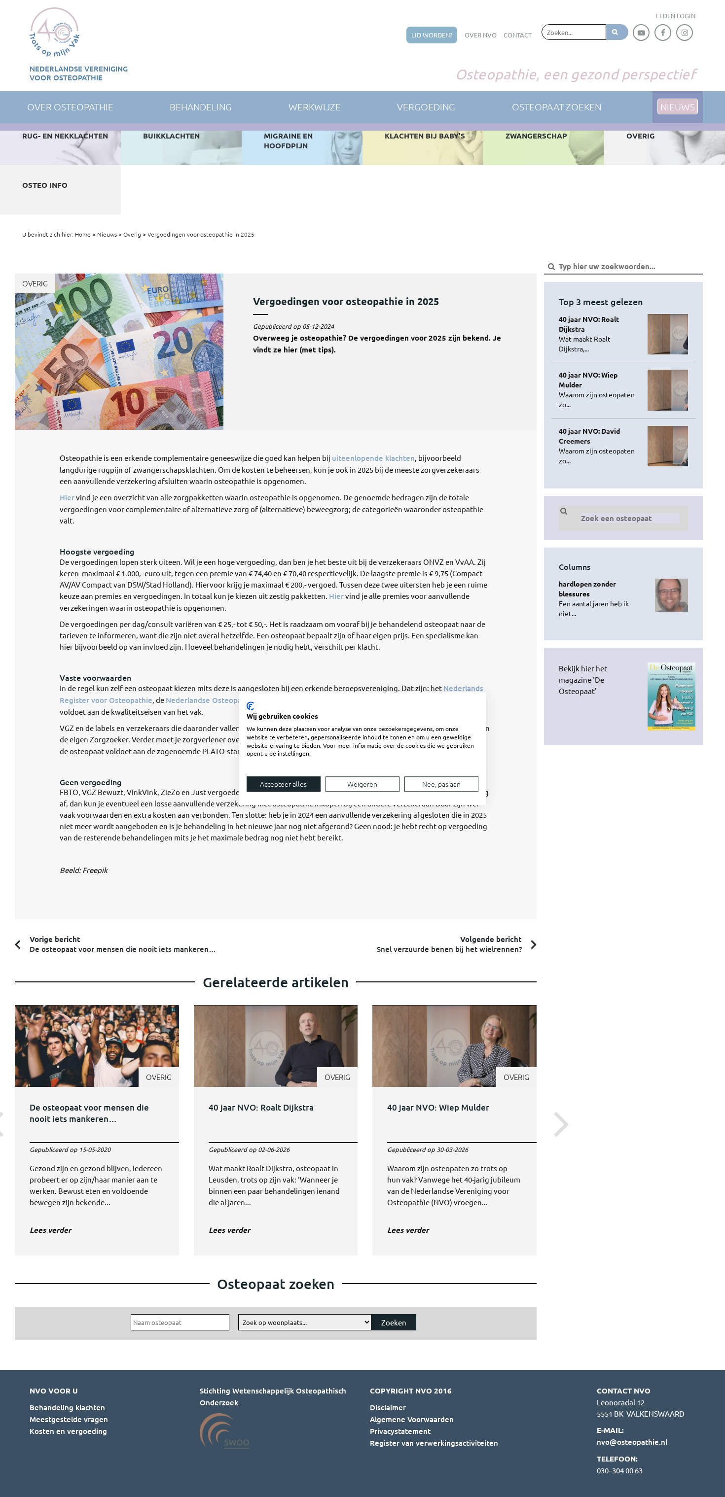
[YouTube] (641, 32)
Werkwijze (315, 106)
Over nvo (481, 35)
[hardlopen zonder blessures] (599, 598)
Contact (518, 35)
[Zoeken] (617, 32)
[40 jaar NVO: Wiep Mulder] (454, 1122)
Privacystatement (400, 1431)
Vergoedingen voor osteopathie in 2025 (200, 234)
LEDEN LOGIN (675, 15)
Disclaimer (388, 1407)
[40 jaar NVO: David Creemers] (599, 445)
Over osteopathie (70, 106)
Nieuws (107, 234)
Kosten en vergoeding (68, 1431)
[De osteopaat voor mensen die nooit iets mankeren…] (97, 1122)
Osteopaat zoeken (556, 106)
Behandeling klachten (67, 1407)
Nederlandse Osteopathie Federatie (228, 700)
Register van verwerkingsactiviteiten (434, 1443)
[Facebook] (662, 32)
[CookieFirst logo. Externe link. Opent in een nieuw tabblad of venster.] (250, 705)
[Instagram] (684, 32)
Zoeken (393, 1322)
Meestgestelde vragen (69, 1419)
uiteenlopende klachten (373, 458)
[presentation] (559, 1123)
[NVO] (54, 32)
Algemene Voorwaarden (412, 1419)
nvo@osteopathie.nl (632, 1442)
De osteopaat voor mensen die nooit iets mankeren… (123, 944)
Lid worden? (431, 35)
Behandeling (201, 106)
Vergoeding (426, 106)
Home (83, 234)
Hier (67, 497)
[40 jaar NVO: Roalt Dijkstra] (276, 1122)
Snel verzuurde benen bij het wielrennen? (449, 944)
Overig (132, 234)
